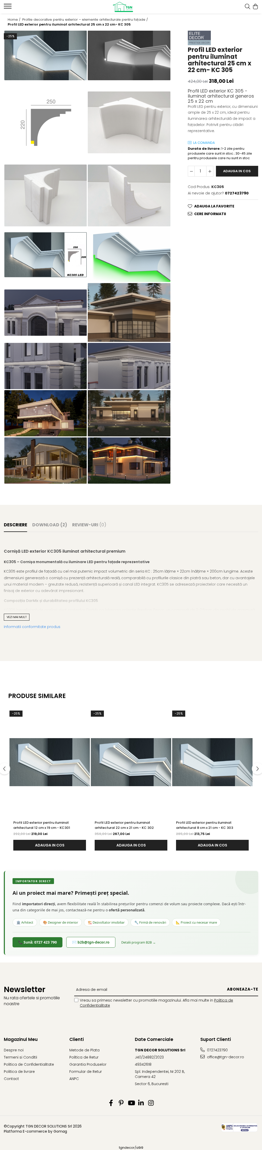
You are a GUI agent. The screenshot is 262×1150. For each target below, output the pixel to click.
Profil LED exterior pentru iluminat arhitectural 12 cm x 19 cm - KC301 (41, 825)
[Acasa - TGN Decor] (131, 7)
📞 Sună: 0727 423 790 (37, 942)
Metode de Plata (84, 1050)
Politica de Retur (84, 1057)
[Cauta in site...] (247, 7)
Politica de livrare (19, 1071)
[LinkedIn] (141, 1103)
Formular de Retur (85, 1071)
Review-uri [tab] (89, 525)
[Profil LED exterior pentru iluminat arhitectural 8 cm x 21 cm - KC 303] (212, 762)
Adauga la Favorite (214, 206)
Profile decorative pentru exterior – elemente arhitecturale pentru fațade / (85, 19)
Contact (11, 1078)
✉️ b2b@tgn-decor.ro (91, 942)
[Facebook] (111, 1103)
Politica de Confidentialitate (29, 1064)
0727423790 (217, 1050)
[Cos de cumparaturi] (255, 7)
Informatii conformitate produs (32, 626)
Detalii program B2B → (138, 942)
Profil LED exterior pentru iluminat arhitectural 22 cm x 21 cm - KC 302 (124, 825)
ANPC (74, 1078)
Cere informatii (210, 213)
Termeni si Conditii (20, 1057)
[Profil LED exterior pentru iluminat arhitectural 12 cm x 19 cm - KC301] (49, 762)
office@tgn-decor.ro (225, 1057)
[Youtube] (131, 1103)
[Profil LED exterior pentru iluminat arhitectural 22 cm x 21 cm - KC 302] (131, 762)
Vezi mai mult (17, 617)
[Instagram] (151, 1103)
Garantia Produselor (87, 1064)
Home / (14, 19)
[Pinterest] (121, 1103)
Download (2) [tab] (49, 525)
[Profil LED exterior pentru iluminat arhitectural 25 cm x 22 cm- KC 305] (45, 55)
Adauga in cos (237, 171)
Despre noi (14, 1050)
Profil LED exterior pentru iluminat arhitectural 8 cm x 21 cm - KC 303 (204, 825)
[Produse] (8, 7)
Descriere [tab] (15, 525)
